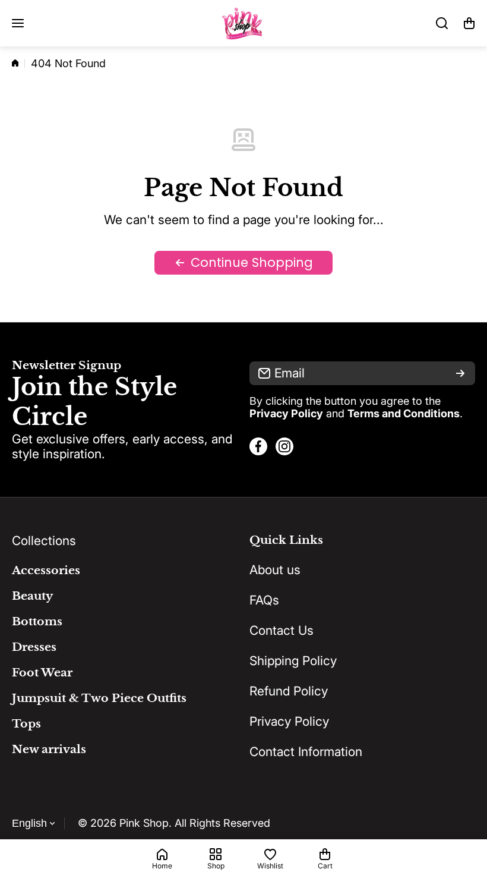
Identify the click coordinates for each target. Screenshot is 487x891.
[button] (469, 23)
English (29, 823)
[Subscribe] (460, 373)
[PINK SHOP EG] (243, 23)
